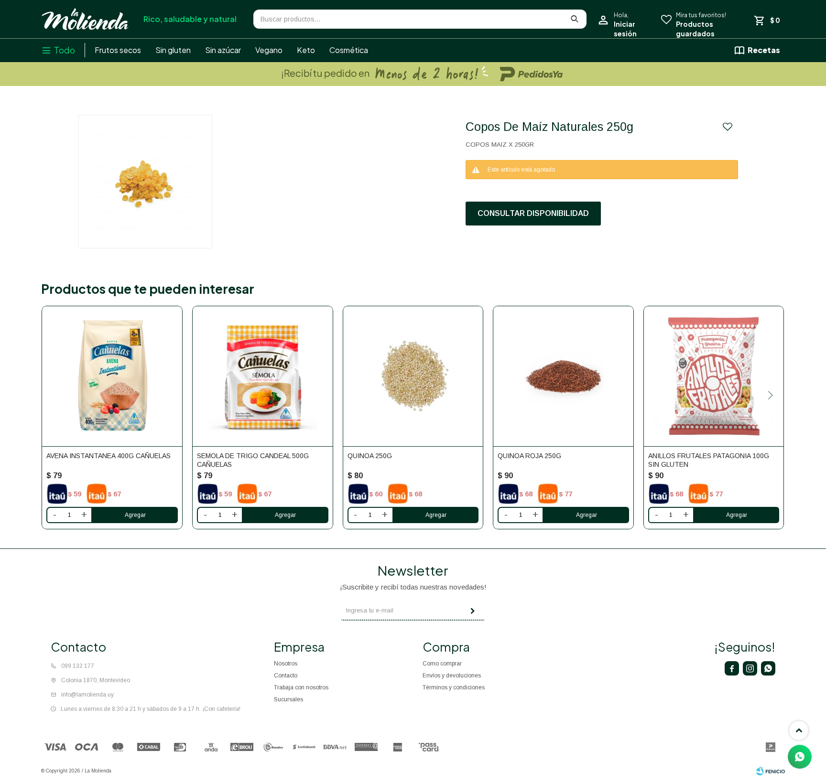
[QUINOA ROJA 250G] (563, 376)
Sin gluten (173, 50)
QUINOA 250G (370, 456)
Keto (306, 50)
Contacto (285, 675)
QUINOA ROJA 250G (529, 456)
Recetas (764, 50)
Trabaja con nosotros (301, 687)
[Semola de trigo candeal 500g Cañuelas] (262, 376)
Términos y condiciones (454, 687)
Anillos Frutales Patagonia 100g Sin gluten (708, 460)
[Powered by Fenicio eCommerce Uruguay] (770, 771)
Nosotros (285, 663)
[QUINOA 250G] (413, 376)
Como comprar (442, 663)
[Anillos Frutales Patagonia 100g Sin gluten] (713, 376)
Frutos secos (118, 50)
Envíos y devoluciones (452, 675)
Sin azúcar (223, 50)
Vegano (269, 50)
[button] (770, 395)
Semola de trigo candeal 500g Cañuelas (253, 460)
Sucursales (288, 699)
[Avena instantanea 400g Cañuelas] (112, 376)
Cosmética (348, 50)
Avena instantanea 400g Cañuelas (108, 456)
